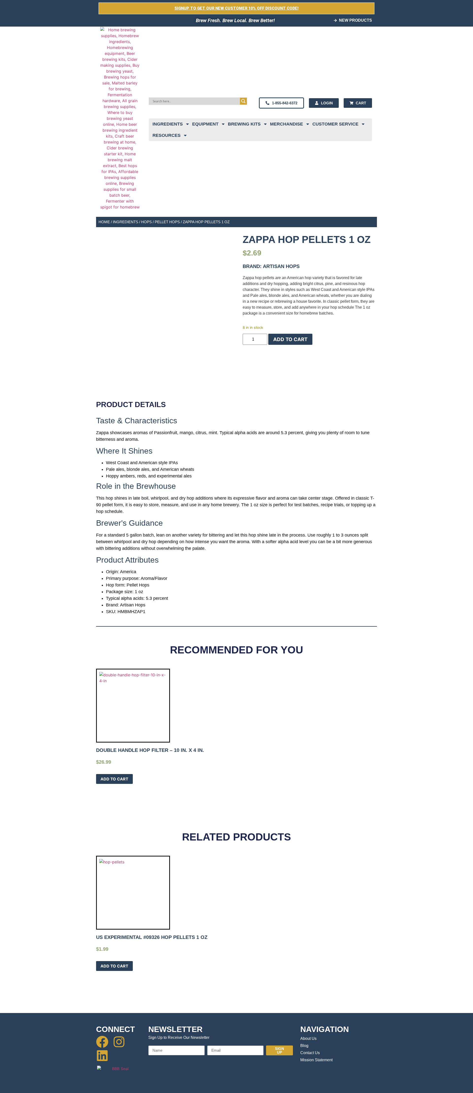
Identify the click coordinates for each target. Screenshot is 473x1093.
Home (104, 222)
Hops (146, 222)
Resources (166, 135)
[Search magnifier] (243, 101)
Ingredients (167, 124)
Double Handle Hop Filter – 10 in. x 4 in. (150, 750)
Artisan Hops (281, 266)
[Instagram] (119, 1042)
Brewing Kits (244, 124)
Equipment (205, 124)
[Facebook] (102, 1042)
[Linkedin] (102, 1055)
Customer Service (335, 124)
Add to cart (290, 339)
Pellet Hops (167, 222)
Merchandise (286, 124)
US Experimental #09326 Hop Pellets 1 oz (151, 937)
